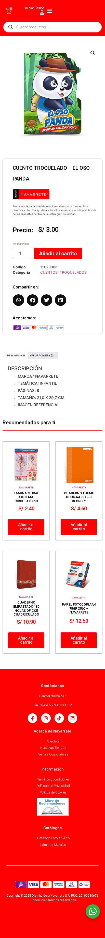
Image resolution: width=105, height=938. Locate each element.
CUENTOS (49, 272)
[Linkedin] (72, 718)
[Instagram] (45, 718)
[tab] (16, 355)
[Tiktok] (59, 718)
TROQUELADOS (73, 272)
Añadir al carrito (58, 253)
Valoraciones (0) (42, 355)
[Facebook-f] (32, 718)
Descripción (16, 355)
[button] (92, 53)
